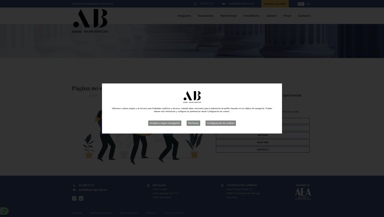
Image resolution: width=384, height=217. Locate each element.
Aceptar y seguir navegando (165, 123)
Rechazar (193, 123)
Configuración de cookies (220, 123)
